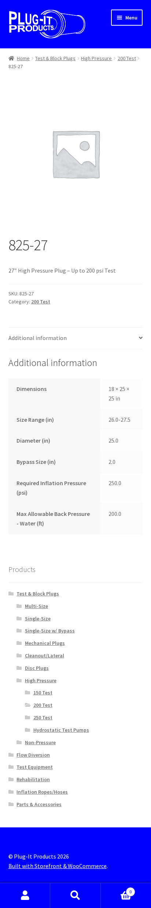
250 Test (42, 717)
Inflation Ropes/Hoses (42, 792)
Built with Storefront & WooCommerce (57, 866)
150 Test (42, 692)
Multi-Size (36, 606)
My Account (25, 895)
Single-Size (38, 618)
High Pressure (96, 58)
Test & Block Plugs (55, 58)
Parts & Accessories (39, 804)
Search (75, 895)
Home (23, 58)
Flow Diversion (33, 755)
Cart (116, 889)
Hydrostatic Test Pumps (61, 730)
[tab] (75, 338)
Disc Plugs (37, 668)
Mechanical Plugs (45, 643)
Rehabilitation (33, 779)
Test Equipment (34, 767)
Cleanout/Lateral (44, 655)
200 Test (127, 58)
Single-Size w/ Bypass (50, 630)
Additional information (37, 338)
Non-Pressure (40, 742)
